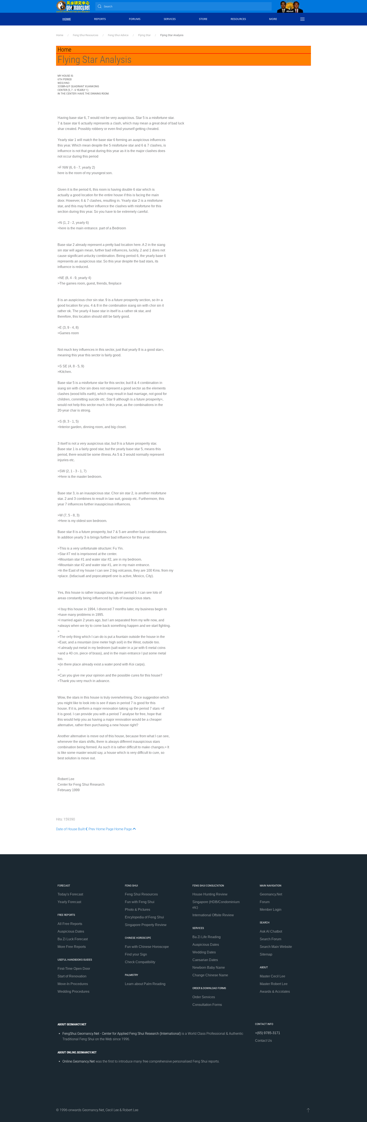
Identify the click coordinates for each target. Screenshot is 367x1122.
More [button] (273, 19)
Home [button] (66, 19)
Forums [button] (134, 19)
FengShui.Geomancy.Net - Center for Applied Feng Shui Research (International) (121, 1034)
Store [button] (203, 19)
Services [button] (170, 19)
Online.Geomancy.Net (78, 1061)
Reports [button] (100, 19)
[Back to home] (73, 6)
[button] (302, 19)
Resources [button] (238, 19)
